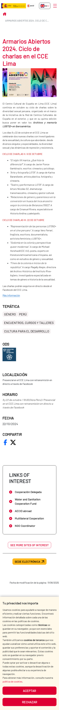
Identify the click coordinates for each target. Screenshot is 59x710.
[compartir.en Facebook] (5, 442)
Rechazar (29, 702)
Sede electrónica (27, 561)
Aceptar (29, 691)
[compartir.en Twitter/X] (13, 442)
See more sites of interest (29, 545)
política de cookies (12, 681)
